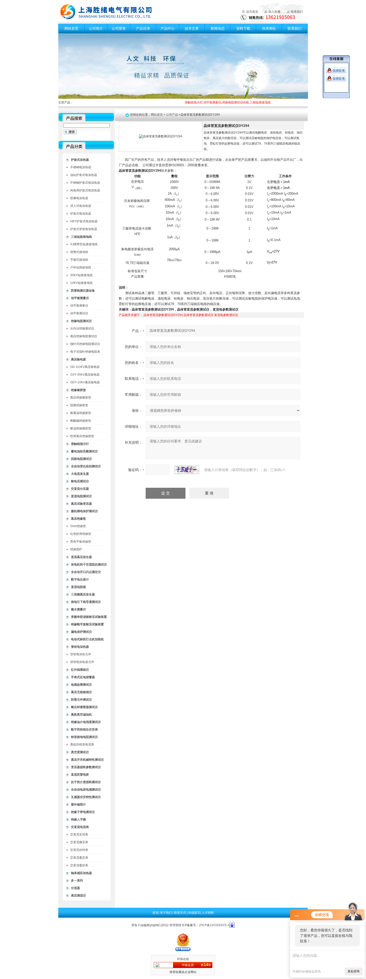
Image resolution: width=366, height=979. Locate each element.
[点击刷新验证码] (186, 470)
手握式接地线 (79, 259)
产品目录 (143, 28)
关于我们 (166, 912)
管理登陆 (175, 925)
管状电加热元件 (80, 654)
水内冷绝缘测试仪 (82, 328)
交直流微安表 (79, 842)
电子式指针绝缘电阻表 (85, 351)
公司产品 (172, 114)
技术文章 (192, 28)
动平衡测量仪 (79, 305)
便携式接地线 (79, 252)
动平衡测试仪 (79, 313)
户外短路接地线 (80, 267)
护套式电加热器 (80, 213)
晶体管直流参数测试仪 (198, 315)
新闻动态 (218, 28)
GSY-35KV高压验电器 (85, 374)
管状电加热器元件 (82, 662)
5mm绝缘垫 (78, 526)
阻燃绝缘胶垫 (79, 405)
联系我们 (297, 11)
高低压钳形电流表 (82, 744)
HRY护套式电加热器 (84, 221)
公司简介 (96, 28)
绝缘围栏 (76, 549)
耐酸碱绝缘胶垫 (80, 420)
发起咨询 (354, 971)
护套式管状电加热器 (83, 229)
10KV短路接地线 (81, 283)
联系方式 (180, 912)
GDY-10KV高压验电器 (85, 382)
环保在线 (183, 959)
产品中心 (168, 28)
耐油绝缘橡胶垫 (80, 428)
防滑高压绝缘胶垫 (82, 436)
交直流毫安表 (79, 857)
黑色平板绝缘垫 (80, 541)
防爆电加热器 (79, 198)
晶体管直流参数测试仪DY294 (163, 315)
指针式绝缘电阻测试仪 (85, 344)
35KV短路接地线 (81, 275)
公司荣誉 (119, 28)
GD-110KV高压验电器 (85, 367)
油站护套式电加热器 (83, 175)
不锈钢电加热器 (80, 167)
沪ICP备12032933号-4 (214, 925)
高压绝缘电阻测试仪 (83, 336)
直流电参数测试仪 (226, 315)
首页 (155, 912)
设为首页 (252, 11)
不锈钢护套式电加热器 (85, 182)
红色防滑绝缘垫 (80, 534)
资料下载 (243, 28)
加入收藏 (274, 11)
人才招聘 (208, 912)
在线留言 (194, 912)
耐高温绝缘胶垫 (80, 413)
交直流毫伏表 (79, 865)
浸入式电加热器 (80, 206)
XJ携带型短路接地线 (84, 244)
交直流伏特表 (79, 850)
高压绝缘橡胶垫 (80, 397)
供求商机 (269, 28)
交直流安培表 (79, 834)
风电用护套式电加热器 (85, 190)
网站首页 (71, 28)
